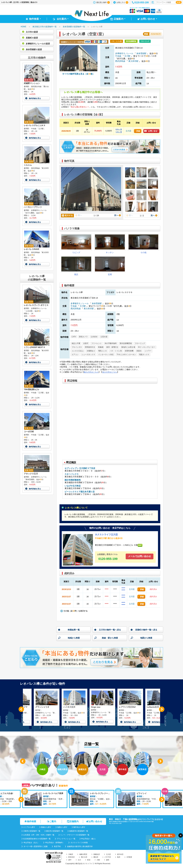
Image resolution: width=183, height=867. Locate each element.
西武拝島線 (120, 61)
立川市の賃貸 (31, 32)
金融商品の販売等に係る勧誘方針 (80, 846)
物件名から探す (79, 827)
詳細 (138, 131)
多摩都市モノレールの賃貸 (37, 43)
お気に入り (122, 2)
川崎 (98, 860)
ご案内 (52, 821)
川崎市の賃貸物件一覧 (31, 831)
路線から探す (46, 827)
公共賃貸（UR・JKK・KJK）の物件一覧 (38, 835)
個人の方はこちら (91, 372)
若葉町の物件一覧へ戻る (146, 630)
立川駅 (127, 56)
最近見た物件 (102, 2)
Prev (21, 709)
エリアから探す (29, 827)
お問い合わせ (95, 821)
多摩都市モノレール (124, 53)
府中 (69, 860)
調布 (107, 860)
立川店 (128, 131)
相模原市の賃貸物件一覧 (78, 831)
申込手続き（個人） (89, 839)
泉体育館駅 (141, 53)
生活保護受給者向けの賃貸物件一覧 (37, 839)
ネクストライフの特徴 (79, 843)
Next (161, 709)
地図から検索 (146, 638)
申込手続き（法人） (31, 843)
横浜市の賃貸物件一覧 (54, 831)
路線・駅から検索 (110, 638)
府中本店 (120, 854)
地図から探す (62, 827)
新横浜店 (97, 854)
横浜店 (96, 857)
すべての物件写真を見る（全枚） (78, 74)
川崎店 (70, 854)
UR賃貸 (129, 857)
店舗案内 (74, 821)
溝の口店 (84, 857)
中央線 (118, 56)
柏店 (118, 857)
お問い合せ (152, 131)
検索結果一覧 (74, 630)
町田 (88, 860)
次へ (116, 215)
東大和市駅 (133, 61)
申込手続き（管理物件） (54, 843)
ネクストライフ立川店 (106, 534)
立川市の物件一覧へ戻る (110, 630)
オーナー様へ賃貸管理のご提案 (35, 846)
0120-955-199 (141, 2)
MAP (140, 545)
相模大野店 (83, 854)
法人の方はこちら (109, 372)
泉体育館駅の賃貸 (33, 49)
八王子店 (108, 857)
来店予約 (57, 846)
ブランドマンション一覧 (65, 839)
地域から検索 (74, 638)
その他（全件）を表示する (75, 611)
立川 (79, 860)
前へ (79, 215)
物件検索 (31, 821)
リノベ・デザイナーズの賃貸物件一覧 (74, 835)
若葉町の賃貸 (31, 38)
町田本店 (71, 857)
